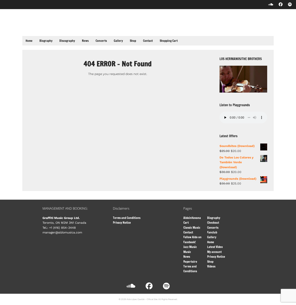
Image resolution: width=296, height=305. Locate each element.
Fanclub (212, 232)
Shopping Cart (169, 41)
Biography (45, 41)
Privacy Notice (122, 222)
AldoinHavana (192, 218)
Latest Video (215, 247)
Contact (148, 41)
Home (29, 41)
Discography (67, 41)
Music (187, 252)
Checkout (213, 222)
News (85, 41)
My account (214, 252)
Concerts (101, 41)
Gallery (118, 41)
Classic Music (191, 227)
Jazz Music (190, 247)
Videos (211, 266)
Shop (133, 41)
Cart (186, 222)
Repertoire (190, 261)
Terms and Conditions (126, 218)
